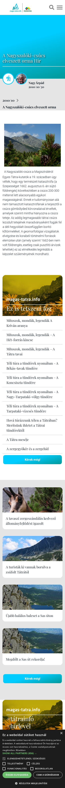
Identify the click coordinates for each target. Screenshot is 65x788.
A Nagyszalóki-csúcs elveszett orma (29, 107)
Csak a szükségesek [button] (47, 774)
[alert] (32, 759)
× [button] (61, 733)
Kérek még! (32, 459)
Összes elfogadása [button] (17, 774)
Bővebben (21, 750)
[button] (32, 783)
